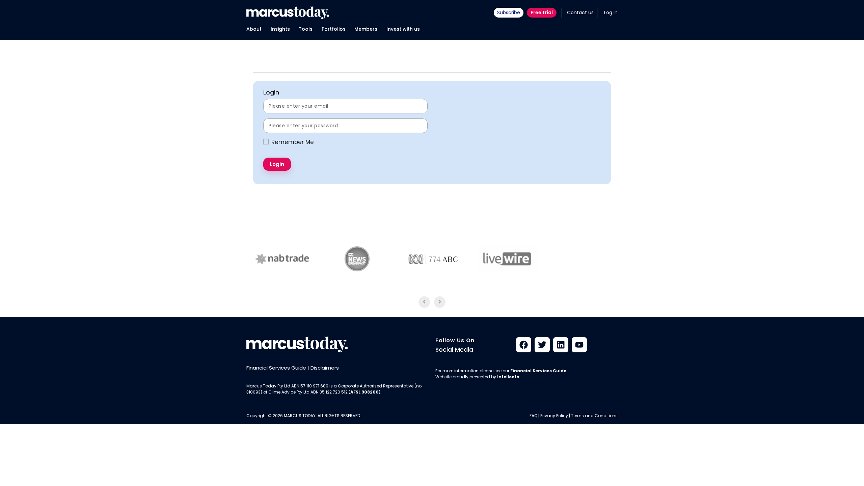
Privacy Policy (554, 415)
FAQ (533, 415)
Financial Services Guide (276, 367)
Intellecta (508, 377)
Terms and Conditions (594, 415)
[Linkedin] (560, 344)
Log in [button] (611, 12)
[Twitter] (542, 344)
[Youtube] (579, 344)
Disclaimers (324, 367)
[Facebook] (523, 344)
